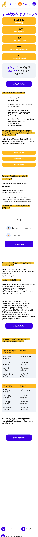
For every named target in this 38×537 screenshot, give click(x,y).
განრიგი (13, 4)
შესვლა (25, 4)
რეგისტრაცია (19, 244)
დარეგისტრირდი (19, 84)
